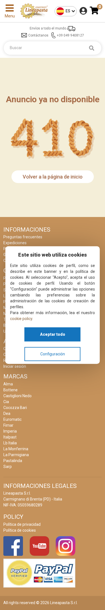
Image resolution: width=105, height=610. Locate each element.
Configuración (52, 354)
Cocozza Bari (15, 407)
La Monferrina (15, 449)
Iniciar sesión (14, 366)
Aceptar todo (52, 334)
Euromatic (12, 419)
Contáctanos (38, 35)
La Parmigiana (16, 455)
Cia (6, 401)
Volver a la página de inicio (53, 177)
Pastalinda (12, 460)
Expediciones (15, 243)
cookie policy (21, 318)
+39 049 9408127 (70, 35)
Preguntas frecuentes (22, 237)
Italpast (10, 437)
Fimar (8, 425)
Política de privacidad (22, 524)
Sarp (7, 466)
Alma (8, 384)
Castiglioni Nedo (17, 396)
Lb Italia (10, 443)
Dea (6, 413)
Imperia (10, 431)
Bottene (10, 390)
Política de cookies (19, 530)
